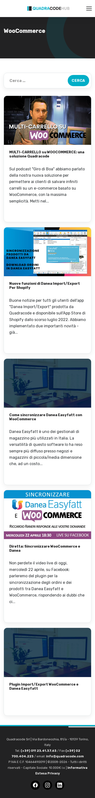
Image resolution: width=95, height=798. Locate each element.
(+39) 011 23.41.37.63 (39, 750)
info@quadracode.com (65, 756)
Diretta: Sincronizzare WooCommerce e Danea (44, 548)
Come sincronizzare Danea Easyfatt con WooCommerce (45, 417)
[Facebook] (35, 785)
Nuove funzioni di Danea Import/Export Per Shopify (44, 285)
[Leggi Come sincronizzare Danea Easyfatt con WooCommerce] (47, 383)
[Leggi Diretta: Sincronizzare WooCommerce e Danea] (47, 514)
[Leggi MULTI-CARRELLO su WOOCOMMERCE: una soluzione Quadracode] (47, 120)
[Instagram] (47, 785)
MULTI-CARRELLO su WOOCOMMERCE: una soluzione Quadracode (46, 154)
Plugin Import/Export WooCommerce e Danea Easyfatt (43, 686)
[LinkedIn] (59, 785)
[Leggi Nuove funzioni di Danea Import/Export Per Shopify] (47, 251)
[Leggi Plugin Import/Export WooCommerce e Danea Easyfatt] (47, 652)
